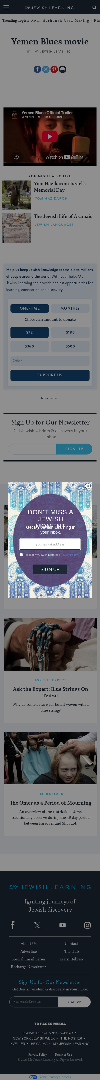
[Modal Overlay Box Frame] (50, 540)
